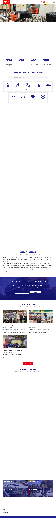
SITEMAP (48, 517)
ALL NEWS (28, 363)
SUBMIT (35, 292)
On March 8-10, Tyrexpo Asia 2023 (12, 350)
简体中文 (48, 2)
